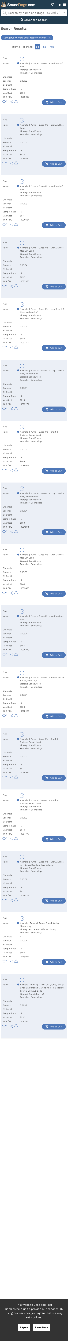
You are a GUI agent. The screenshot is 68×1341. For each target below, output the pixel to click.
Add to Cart (55, 102)
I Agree (24, 1327)
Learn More (41, 1327)
